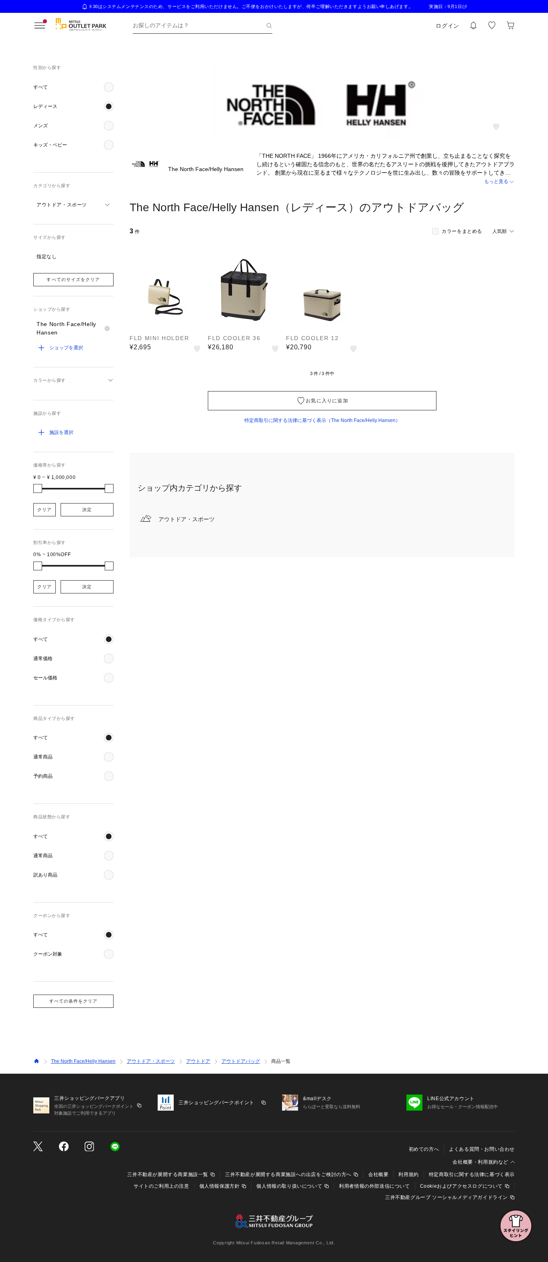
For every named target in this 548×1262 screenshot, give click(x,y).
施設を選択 (61, 432)
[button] (73, 87)
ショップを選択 (66, 348)
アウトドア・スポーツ (151, 1061)
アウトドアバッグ (240, 1061)
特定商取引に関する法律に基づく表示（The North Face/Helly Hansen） (322, 420)
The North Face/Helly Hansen (83, 1061)
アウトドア (198, 1061)
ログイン (447, 26)
